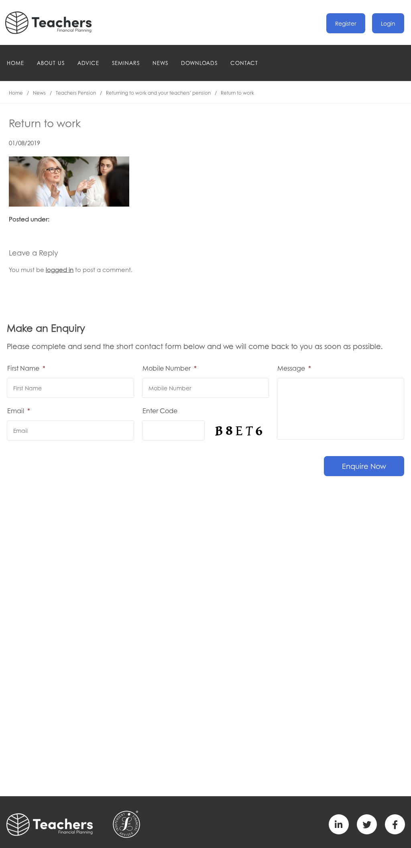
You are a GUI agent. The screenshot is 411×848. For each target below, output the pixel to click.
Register (345, 23)
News (160, 63)
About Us (51, 63)
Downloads (199, 63)
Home (15, 63)
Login (388, 23)
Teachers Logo (55, 22)
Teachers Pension (76, 92)
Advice (88, 63)
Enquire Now (364, 466)
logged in (59, 269)
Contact (244, 63)
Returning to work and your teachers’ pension (158, 92)
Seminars (126, 63)
